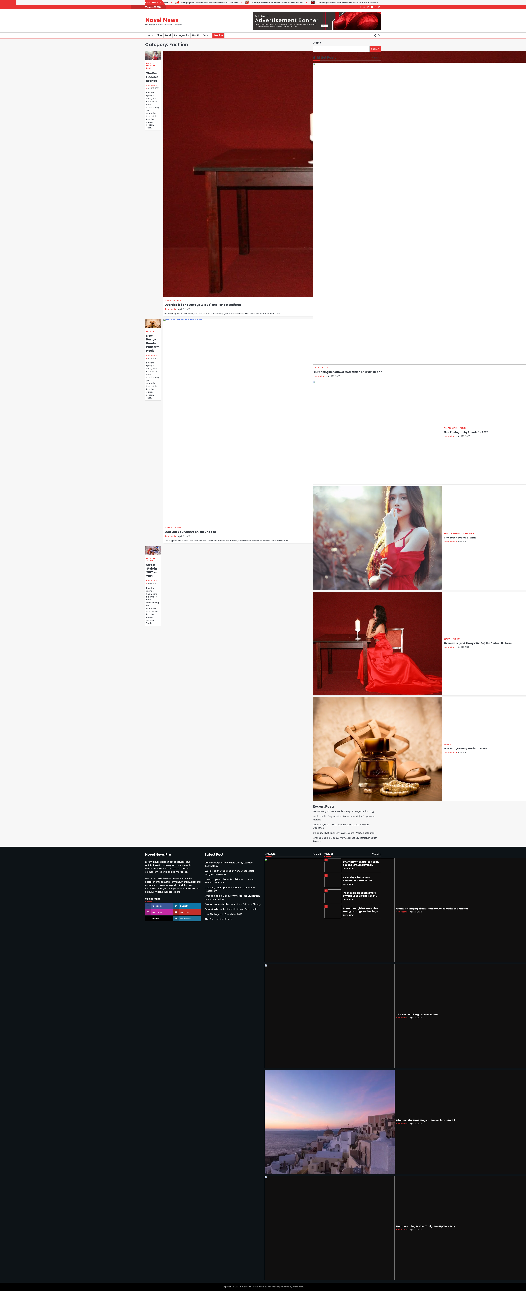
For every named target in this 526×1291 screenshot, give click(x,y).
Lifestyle (325, 368)
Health (195, 35)
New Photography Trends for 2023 (466, 432)
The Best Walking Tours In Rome (417, 1014)
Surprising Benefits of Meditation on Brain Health (348, 372)
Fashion (218, 35)
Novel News (161, 19)
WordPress (298, 1286)
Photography (181, 35)
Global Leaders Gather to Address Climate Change (241, 2)
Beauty (207, 35)
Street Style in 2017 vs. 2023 (151, 570)
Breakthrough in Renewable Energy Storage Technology (303, 2)
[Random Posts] (375, 35)
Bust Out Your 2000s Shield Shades (190, 532)
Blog (159, 35)
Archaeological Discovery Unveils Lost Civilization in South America (174, 2)
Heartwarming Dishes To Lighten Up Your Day (425, 1226)
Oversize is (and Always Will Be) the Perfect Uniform (203, 305)
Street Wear (149, 68)
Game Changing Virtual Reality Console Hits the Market (432, 908)
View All (375, 58)
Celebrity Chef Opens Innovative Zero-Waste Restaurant (344, 833)
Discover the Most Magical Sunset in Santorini (425, 1120)
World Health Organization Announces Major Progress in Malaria (372, 2)
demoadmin (152, 85)
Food (168, 35)
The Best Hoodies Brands (152, 77)
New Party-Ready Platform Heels (153, 343)
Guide (316, 368)
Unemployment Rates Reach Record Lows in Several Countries (361, 896)
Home (150, 35)
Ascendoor (273, 1286)
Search (317, 42)
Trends (177, 527)
